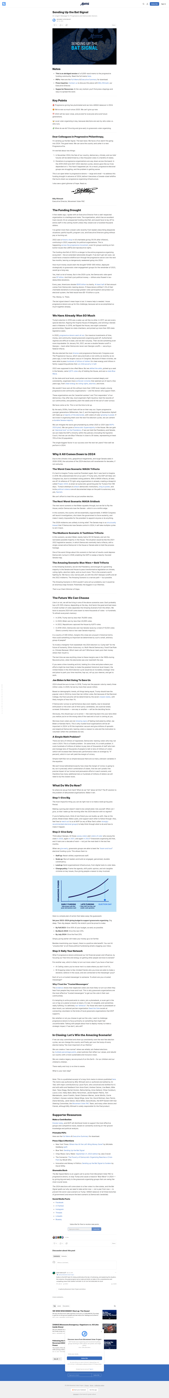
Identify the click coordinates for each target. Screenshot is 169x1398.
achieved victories (83, 381)
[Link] (50, 68)
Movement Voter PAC (80, 1104)
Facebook (59, 1202)
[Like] (53, 1354)
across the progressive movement (74, 245)
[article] (84, 1315)
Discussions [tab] (66, 1306)
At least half (99, 284)
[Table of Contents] (2, 699)
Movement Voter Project (64, 19)
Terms (91, 1385)
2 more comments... (58, 1297)
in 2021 (71, 839)
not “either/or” (80, 1006)
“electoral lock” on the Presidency (68, 430)
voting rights (83, 384)
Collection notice (99, 1385)
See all (56, 1359)
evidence (59, 988)
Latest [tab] (59, 1306)
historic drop (67, 240)
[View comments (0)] (69, 1320)
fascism (59, 492)
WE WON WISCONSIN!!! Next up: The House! (71, 1311)
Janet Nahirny (60, 1272)
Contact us (73, 83)
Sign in (163, 4)
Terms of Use (93, 1362)
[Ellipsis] (115, 1272)
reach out (65, 821)
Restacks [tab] (64, 1256)
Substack (75, 1394)
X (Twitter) (60, 1206)
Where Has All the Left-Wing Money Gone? (86, 1144)
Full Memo (75, 80)
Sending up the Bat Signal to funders (96, 1163)
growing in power (107, 415)
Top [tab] (55, 1306)
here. (90, 76)
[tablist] (60, 1256)
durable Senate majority (63, 420)
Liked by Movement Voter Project (66, 1274)
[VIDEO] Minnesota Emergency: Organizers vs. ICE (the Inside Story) (75, 1326)
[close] (101, 1331)
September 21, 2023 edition (87, 1154)
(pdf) (65, 1147)
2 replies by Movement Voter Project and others (72, 1289)
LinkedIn (59, 1216)
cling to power (104, 487)
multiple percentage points (65, 1052)
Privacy (87, 1385)
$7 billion (60, 277)
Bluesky (59, 1219)
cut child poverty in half (87, 364)
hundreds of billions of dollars (78, 361)
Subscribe (154, 4)
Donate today (57, 1123)
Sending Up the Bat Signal (74, 1150)
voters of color (96, 836)
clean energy (70, 384)
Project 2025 (63, 484)
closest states (105, 697)
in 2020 (60, 839)
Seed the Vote (94, 1008)
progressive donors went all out (71, 335)
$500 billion (81, 284)
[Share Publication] (147, 4)
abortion (92, 384)
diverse (76, 353)
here (114, 1079)
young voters (82, 836)
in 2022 (87, 839)
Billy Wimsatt (103, 83)
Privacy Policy (97, 1364)
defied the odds (96, 368)
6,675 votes (73, 371)
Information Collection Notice (84, 1364)
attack (76, 487)
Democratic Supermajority (84, 427)
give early (64, 848)
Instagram (60, 1209)
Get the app (93, 1390)
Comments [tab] (57, 1256)
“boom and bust (106, 848)
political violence (64, 489)
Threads (59, 1213)
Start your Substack (80, 1390)
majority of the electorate (74, 415)
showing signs (81, 721)
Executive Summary (89, 80)
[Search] (143, 4)
